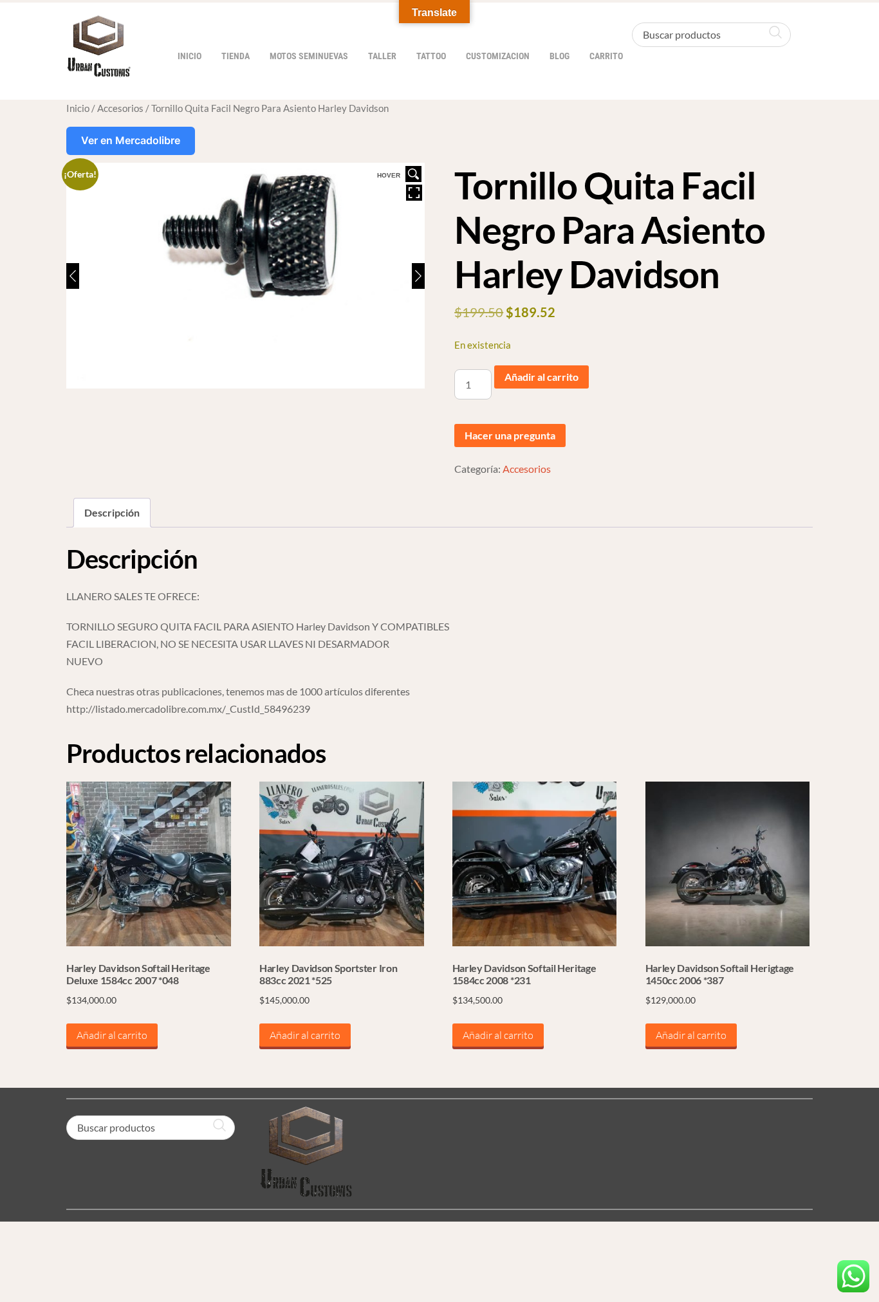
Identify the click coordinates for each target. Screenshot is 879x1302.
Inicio (189, 56)
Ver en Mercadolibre (130, 140)
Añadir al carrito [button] (112, 1035)
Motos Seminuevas (309, 56)
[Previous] (72, 276)
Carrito (606, 56)
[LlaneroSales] (98, 70)
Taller (382, 56)
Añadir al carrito (541, 377)
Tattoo (431, 56)
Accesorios (120, 108)
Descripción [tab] (112, 512)
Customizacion (498, 56)
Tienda (235, 56)
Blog (559, 56)
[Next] (418, 276)
